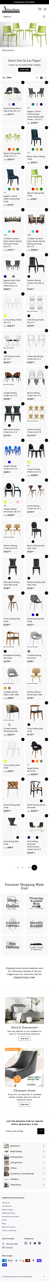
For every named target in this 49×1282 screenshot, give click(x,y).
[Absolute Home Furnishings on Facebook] (30, 1243)
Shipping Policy (21, 977)
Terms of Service (9, 1230)
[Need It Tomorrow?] (24, 1010)
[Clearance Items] (24, 1067)
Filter (9, 77)
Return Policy (7, 1209)
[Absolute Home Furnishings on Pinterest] (39, 1243)
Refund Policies (8, 1227)
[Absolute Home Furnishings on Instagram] (25, 1243)
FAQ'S (4, 1220)
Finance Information (10, 1216)
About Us (6, 1203)
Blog (4, 1223)
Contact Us (7, 1206)
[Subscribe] (40, 1131)
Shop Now (24, 1039)
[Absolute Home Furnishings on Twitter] (35, 1243)
